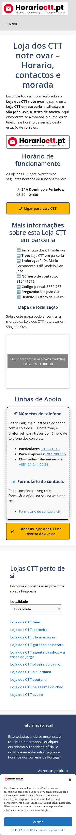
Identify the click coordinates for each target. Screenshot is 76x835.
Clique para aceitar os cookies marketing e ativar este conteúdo (37, 361)
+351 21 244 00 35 (34, 464)
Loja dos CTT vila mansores (33, 637)
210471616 (50, 448)
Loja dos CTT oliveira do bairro (35, 664)
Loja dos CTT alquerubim (30, 672)
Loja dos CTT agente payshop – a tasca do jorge (37, 654)
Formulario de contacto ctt (39, 511)
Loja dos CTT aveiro (26, 694)
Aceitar (38, 822)
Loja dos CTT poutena (28, 679)
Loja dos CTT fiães (25, 622)
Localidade (19, 601)
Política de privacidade (51, 830)
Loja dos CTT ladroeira (28, 629)
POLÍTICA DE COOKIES (24, 830)
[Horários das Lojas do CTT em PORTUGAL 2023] (35, 8)
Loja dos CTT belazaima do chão (36, 687)
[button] (70, 780)
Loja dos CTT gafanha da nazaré (37, 645)
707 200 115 (56, 454)
